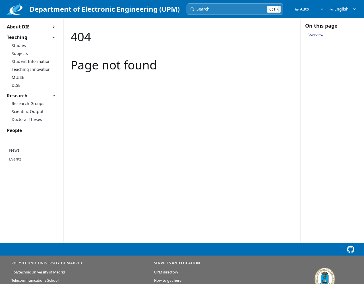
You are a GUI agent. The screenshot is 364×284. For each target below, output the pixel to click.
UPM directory (166, 272)
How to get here (167, 280)
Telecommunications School (35, 280)
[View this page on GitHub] (350, 249)
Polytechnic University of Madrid (38, 272)
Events (15, 159)
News (14, 150)
